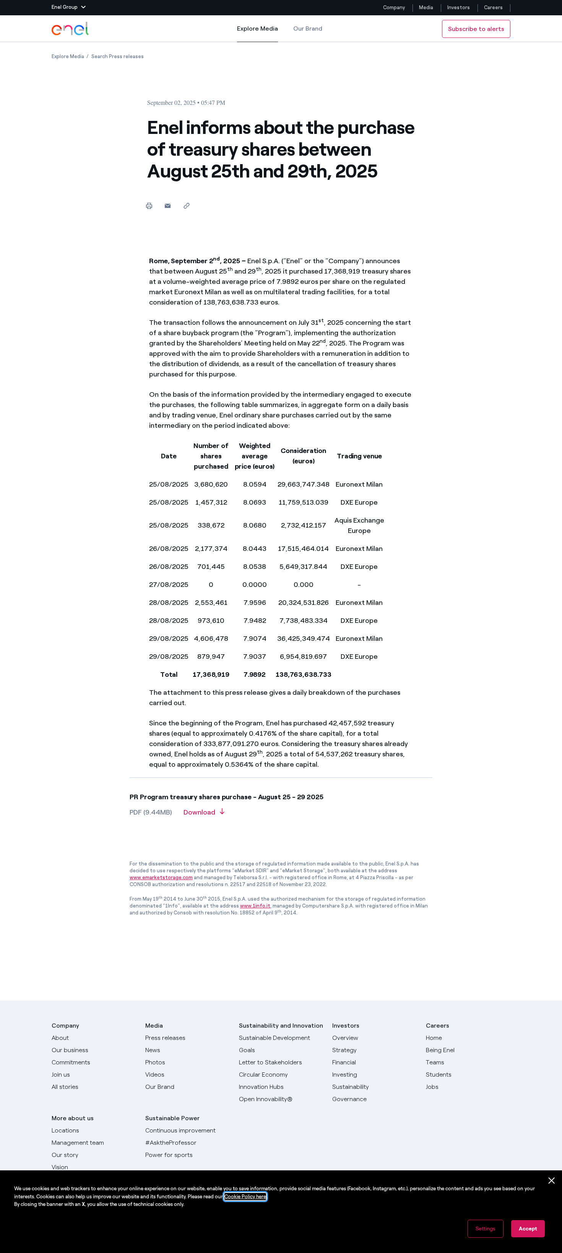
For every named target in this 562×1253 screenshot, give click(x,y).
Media (426, 7)
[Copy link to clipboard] (186, 205)
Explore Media (257, 33)
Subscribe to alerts (476, 29)
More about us (73, 1118)
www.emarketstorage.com (161, 877)
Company (394, 7)
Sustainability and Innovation (281, 1025)
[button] (68, 7)
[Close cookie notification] (551, 1180)
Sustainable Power (172, 1118)
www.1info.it (255, 906)
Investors (458, 7)
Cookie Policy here (245, 1196)
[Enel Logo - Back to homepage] (71, 29)
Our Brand (307, 28)
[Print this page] (149, 205)
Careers (494, 7)
